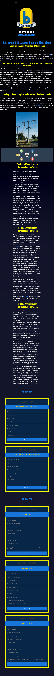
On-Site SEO (16, 246)
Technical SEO (39, 105)
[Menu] (16, 3)
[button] (27, 439)
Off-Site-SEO (19, 311)
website (49, 54)
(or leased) (25, 296)
